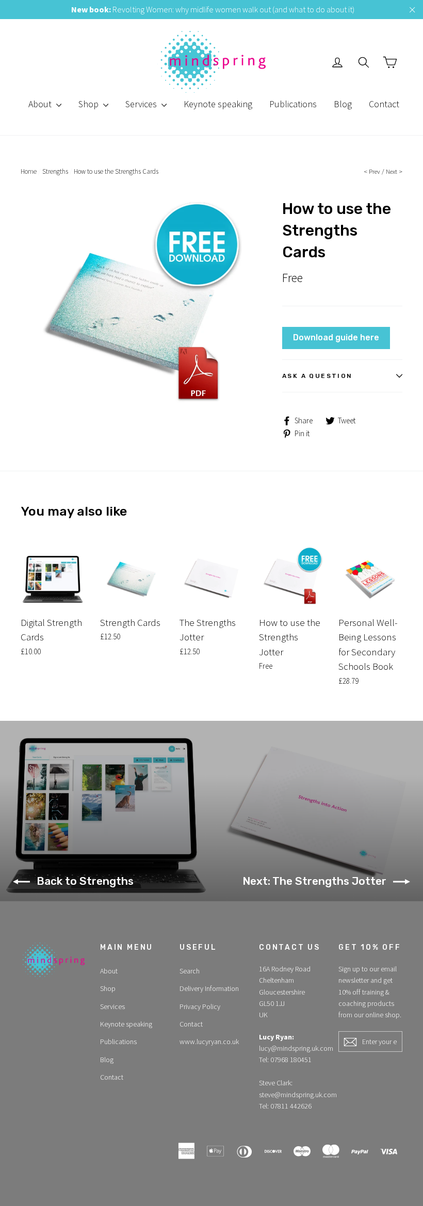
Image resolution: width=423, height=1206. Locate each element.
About (41, 104)
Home (29, 171)
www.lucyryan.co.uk (209, 1041)
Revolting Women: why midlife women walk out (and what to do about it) (212, 9)
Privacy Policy (200, 1006)
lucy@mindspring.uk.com (296, 1048)
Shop (89, 104)
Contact (384, 104)
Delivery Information (209, 988)
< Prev (372, 171)
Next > (394, 171)
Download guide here (336, 337)
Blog (343, 104)
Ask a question (317, 375)
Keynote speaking (218, 104)
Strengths (55, 171)
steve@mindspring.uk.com (298, 1094)
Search (190, 971)
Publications (293, 104)
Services (142, 104)
